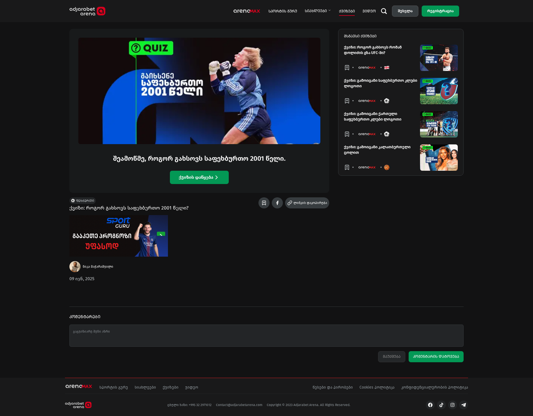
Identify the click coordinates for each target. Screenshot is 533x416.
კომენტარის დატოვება (436, 356)
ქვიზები (347, 11)
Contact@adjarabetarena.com (239, 405)
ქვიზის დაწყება (196, 177)
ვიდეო (369, 11)
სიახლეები (316, 11)
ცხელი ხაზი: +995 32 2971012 (189, 405)
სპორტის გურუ (282, 11)
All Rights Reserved (335, 405)
